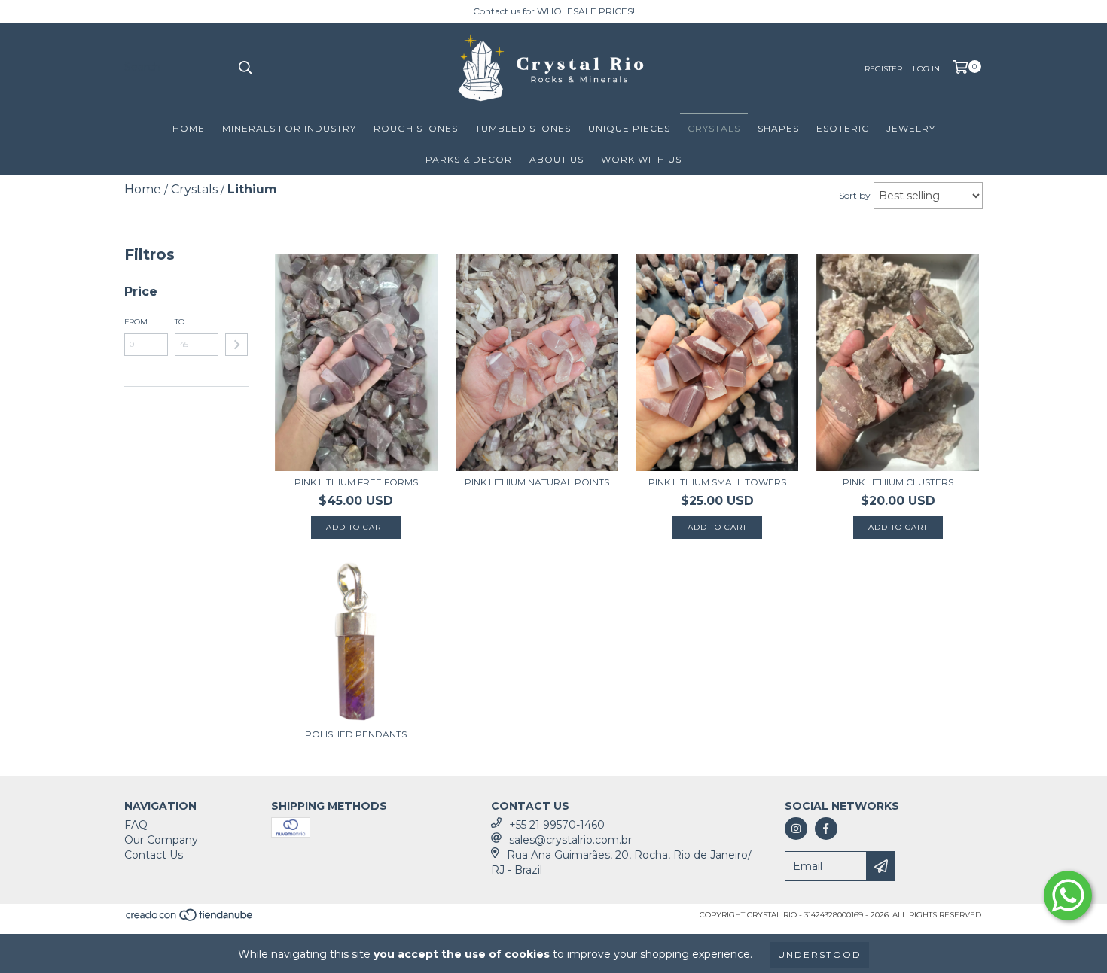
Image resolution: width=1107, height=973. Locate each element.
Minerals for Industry (289, 128)
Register (883, 69)
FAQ (136, 825)
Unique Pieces (629, 128)
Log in (926, 69)
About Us (556, 159)
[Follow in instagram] (796, 828)
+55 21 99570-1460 (557, 825)
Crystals (714, 128)
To (179, 322)
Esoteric (842, 128)
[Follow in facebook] (826, 828)
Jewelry (910, 128)
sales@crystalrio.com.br (570, 840)
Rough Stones (416, 128)
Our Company (161, 840)
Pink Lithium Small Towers (717, 482)
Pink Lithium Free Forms (356, 482)
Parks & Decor (468, 159)
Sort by (855, 195)
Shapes (778, 128)
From (136, 322)
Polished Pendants (356, 734)
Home (188, 128)
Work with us (641, 159)
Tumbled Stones (523, 128)
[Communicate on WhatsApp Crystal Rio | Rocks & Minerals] (1068, 895)
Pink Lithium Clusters (898, 482)
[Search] (245, 67)
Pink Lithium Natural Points (537, 482)
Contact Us (153, 855)
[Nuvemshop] (190, 920)
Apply (236, 344)
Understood (820, 954)
